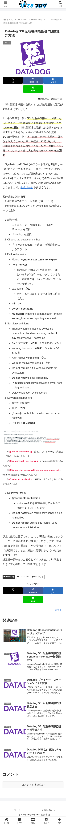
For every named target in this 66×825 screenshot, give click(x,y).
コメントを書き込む (33, 784)
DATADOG (24, 577)
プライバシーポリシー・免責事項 (33, 814)
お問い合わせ (49, 810)
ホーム (17, 810)
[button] (59, 552)
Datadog (10, 577)
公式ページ (27, 187)
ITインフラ (39, 577)
